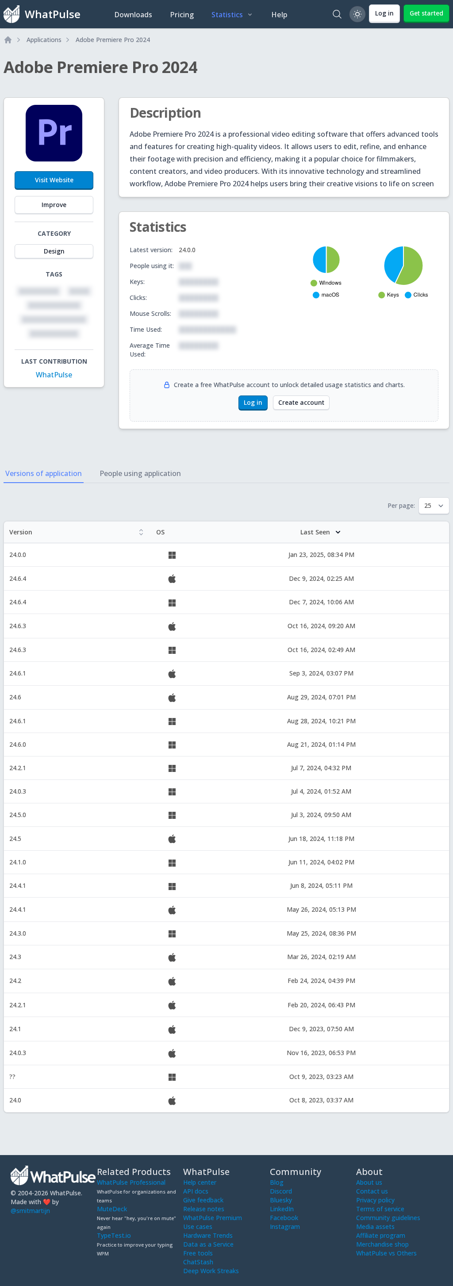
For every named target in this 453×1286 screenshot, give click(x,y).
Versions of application (43, 473)
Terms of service (380, 1209)
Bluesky (281, 1200)
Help (279, 14)
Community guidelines (388, 1217)
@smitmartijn (30, 1210)
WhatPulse (54, 375)
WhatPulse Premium (212, 1217)
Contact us (372, 1191)
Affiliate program (380, 1235)
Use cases (197, 1226)
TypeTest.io (114, 1235)
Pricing (182, 14)
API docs (195, 1191)
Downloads (133, 14)
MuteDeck (112, 1209)
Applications (44, 39)
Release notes (203, 1209)
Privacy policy (375, 1200)
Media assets (375, 1226)
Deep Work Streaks (211, 1271)
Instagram (285, 1226)
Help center (199, 1182)
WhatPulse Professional (131, 1182)
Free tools (198, 1253)
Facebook (284, 1217)
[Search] (337, 14)
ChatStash (198, 1262)
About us (369, 1182)
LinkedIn (282, 1209)
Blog (277, 1182)
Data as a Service (208, 1244)
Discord (281, 1191)
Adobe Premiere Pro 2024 (113, 39)
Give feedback (203, 1200)
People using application (140, 473)
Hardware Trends (208, 1235)
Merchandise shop (382, 1244)
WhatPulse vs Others (386, 1253)
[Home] (8, 39)
